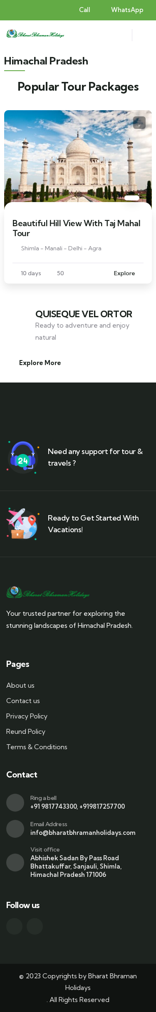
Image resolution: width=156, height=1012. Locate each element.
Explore (124, 273)
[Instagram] (35, 926)
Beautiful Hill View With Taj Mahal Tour (76, 228)
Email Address (48, 824)
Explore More (40, 363)
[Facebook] (14, 926)
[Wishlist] (139, 122)
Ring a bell (43, 798)
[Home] (35, 35)
